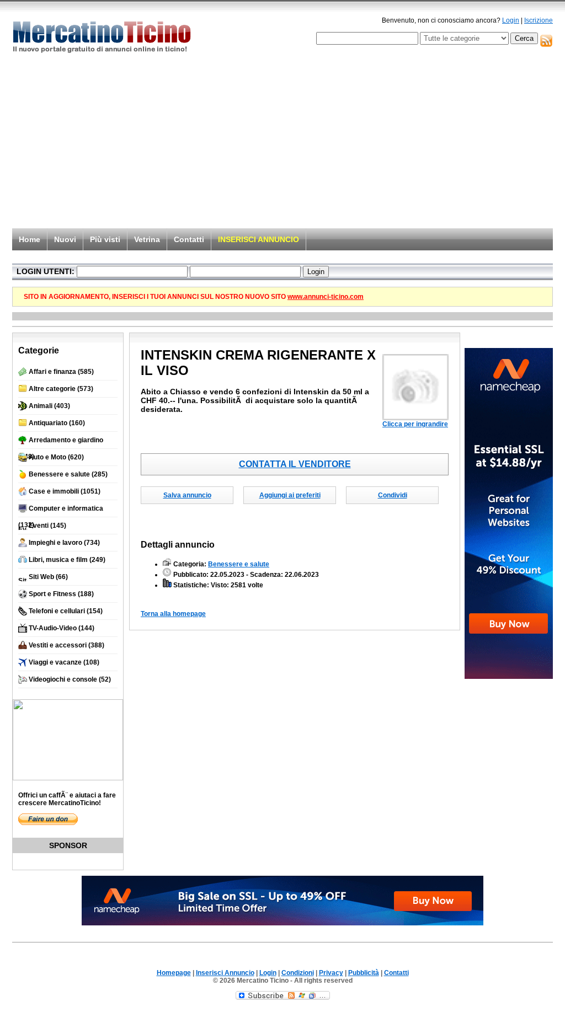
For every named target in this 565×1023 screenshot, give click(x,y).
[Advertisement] (282, 144)
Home (29, 239)
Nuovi (65, 239)
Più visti (105, 239)
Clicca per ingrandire (415, 424)
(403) (49, 406)
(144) (61, 628)
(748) (60, 442)
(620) (56, 457)
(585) (61, 372)
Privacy (331, 973)
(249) (67, 560)
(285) (68, 474)
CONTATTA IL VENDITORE (295, 464)
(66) (48, 577)
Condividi (392, 495)
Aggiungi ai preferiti (290, 495)
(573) (61, 389)
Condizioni (297, 973)
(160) (57, 423)
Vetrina (147, 239)
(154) (66, 611)
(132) (60, 511)
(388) (66, 645)
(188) (61, 594)
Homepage (174, 973)
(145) (47, 525)
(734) (64, 543)
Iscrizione (538, 20)
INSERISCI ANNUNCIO (258, 239)
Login (510, 20)
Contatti (189, 239)
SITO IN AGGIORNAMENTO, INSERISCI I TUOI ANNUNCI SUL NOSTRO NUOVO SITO (194, 297)
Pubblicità (363, 973)
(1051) (64, 491)
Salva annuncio (187, 495)
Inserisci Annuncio (225, 973)
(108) (64, 662)
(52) (70, 679)
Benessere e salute (238, 564)
